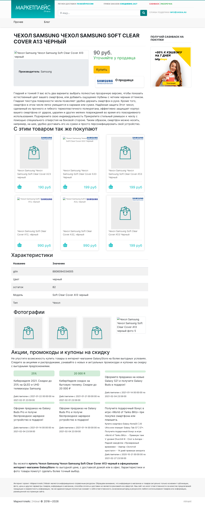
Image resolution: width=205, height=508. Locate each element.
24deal (35, 501)
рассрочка (166, 4)
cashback (154, 4)
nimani (187, 501)
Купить (101, 70)
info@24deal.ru (178, 12)
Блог (47, 21)
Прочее (18, 21)
